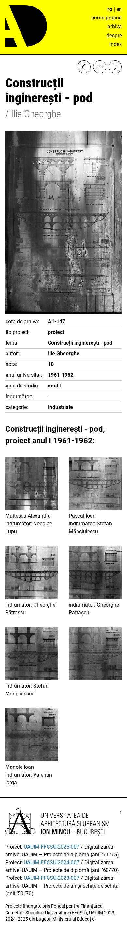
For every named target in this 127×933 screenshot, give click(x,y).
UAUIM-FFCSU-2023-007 (51, 878)
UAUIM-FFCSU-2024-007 (51, 862)
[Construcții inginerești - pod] (95, 654)
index (115, 44)
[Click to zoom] (63, 312)
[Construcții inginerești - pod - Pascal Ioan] (115, 68)
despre (114, 35)
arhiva (114, 26)
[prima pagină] (99, 68)
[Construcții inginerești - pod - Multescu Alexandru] (84, 68)
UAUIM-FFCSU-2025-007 (51, 847)
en (119, 9)
